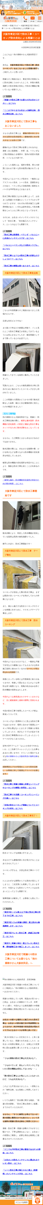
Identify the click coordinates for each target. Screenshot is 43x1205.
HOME (4, 26)
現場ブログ (14, 26)
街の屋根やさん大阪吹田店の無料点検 (21, 756)
